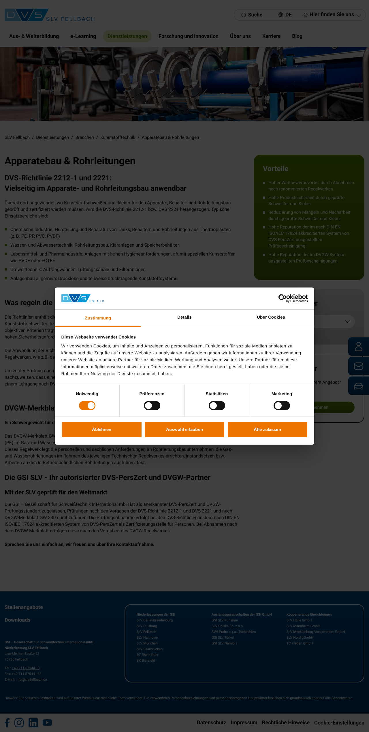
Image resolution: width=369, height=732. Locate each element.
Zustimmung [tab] (98, 318)
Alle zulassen (267, 429)
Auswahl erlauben (184, 429)
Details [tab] (184, 317)
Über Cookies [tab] (271, 317)
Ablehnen (102, 429)
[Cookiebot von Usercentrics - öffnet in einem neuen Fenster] (282, 298)
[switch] (152, 405)
